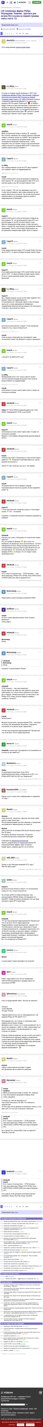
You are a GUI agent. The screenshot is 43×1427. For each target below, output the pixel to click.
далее (26, 33)
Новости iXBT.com (6, 1282)
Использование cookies (8, 1413)
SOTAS (9, 880)
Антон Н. (10, 743)
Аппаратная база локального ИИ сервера (15, 1261)
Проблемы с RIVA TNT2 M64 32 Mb (13, 1326)
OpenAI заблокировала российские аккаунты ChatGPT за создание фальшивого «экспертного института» (23, 1300)
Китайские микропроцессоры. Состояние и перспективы (20, 1221)
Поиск (31, 1409)
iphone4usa (12, 994)
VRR (7, 1276)
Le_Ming (10, 86)
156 (20, 33)
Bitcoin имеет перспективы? (12, 1259)
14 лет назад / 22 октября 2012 (16, 43)
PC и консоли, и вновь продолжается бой (15, 1234)
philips (29, 29)
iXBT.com (4, 1419)
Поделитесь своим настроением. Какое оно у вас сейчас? (20, 1247)
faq (20, 29)
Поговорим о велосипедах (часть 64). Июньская (17, 1268)
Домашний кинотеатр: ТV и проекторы (11, 7)
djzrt (9, 972)
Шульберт (11, 1080)
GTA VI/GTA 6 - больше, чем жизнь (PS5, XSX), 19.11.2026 (19, 1223)
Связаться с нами (6, 1409)
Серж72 (10, 158)
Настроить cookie (23, 1413)
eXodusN (10, 403)
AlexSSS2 (12, 29)
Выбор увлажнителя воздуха (12, 1250)
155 (17, 33)
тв (21, 29)
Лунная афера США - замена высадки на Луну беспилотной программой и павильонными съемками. (21, 1242)
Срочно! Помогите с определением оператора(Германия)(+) (21, 1328)
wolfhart (10, 609)
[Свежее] (11, 2)
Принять (20, 1425)
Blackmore (11, 763)
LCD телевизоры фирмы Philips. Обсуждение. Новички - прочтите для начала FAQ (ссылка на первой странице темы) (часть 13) (20, 14)
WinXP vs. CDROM (8, 1350)
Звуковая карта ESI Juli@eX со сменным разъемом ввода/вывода (22, 1252)
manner (10, 950)
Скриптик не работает (10, 1336)
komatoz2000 (12, 790)
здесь (16, 25)
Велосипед (11, 591)
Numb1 (9, 809)
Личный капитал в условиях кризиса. (14, 1236)
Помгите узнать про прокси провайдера (15, 1346)
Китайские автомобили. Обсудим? (13, 1226)
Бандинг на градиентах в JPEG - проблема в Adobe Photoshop (21, 1266)
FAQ (35, 1409)
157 (23, 33)
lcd (25, 29)
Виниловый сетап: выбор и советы (13, 1270)
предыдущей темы (23, 47)
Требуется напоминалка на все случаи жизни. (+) (18, 1348)
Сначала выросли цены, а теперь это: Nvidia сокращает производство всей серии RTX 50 (19, 1319)
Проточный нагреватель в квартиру (14, 1263)
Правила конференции (20, 1409)
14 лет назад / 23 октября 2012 (17, 712)
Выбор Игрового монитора (11, 1231)
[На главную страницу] (3, 2)
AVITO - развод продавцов (11, 1245)
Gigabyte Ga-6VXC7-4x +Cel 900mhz (13, 1341)
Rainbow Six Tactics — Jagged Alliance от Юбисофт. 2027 (21, 1278)
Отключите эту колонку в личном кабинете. (14, 1354)
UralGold (10, 1171)
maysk (9, 124)
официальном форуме (19, 841)
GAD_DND (11, 858)
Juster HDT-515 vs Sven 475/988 (12, 1344)
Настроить (30, 1425)
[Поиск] (29, 2)
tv (23, 29)
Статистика (4, 1411)
